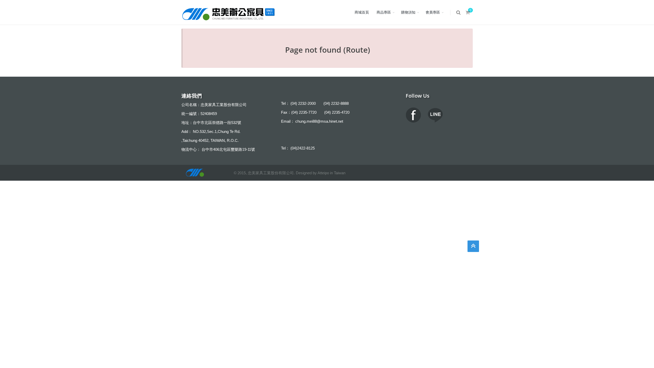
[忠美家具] (229, 12)
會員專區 (433, 12)
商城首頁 (362, 12)
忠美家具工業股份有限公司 (271, 173)
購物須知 (408, 12)
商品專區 (384, 12)
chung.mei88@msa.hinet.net (319, 121)
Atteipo (323, 173)
